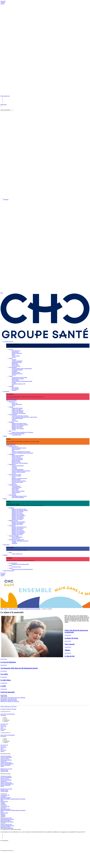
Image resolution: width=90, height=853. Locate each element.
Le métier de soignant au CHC (18, 383)
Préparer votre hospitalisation (7, 763)
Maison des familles (16, 479)
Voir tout (14, 357)
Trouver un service (5, 758)
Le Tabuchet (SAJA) (16, 434)
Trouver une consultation (17, 459)
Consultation (12, 454)
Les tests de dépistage (8, 662)
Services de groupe (16, 366)
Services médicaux (16, 449)
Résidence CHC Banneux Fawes (19, 423)
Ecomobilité (14, 371)
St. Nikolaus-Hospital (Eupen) (7, 819)
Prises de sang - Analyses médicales (20, 463)
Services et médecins (13, 446)
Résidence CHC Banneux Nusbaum (20, 424)
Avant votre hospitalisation (18, 465)
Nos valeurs (3, 715)
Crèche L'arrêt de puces (17, 553)
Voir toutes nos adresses (11, 399)
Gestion (10, 358)
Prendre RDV (4, 761)
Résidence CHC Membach (18, 518)
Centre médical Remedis (17, 418)
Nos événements (15, 388)
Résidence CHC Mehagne (17, 516)
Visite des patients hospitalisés (18, 472)
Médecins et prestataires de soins (19, 447)
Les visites (4, 674)
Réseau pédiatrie (4, 801)
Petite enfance (6, 544)
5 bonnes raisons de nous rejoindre (19, 377)
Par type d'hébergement (17, 537)
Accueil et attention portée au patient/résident (22, 368)
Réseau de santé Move (17, 353)
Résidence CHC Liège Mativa (18, 515)
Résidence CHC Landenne (18, 428)
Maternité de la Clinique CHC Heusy (9, 700)
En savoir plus (68, 635)
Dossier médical (15, 488)
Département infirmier (17, 362)
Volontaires (3, 804)
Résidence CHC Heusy (17, 427)
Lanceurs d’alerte (4, 771)
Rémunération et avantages (18, 378)
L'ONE (3, 686)
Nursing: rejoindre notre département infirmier (22, 381)
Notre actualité (15, 387)
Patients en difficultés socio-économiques (21, 470)
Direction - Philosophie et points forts (20, 540)
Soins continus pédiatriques (18, 497)
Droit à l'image (15, 489)
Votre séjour (14, 468)
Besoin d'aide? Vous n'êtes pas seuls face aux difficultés (13, 697)
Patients (5, 436)
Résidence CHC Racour (17, 519)
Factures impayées (16, 492)
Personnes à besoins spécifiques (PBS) (20, 564)
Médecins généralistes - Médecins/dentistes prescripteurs (13, 798)
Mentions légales (4, 770)
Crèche (13, 405)
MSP (10, 431)
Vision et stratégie (16, 355)
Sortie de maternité (8, 692)
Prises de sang (15, 420)
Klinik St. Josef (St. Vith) (6, 818)
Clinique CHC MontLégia (17, 410)
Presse (2, 800)
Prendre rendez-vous (10, 444)
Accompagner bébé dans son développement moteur (19, 668)
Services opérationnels (17, 404)
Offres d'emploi (15, 380)
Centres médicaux (13, 414)
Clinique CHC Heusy (16, 409)
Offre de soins (3, 726)
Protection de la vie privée (6, 768)
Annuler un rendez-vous (17, 458)
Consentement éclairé (16, 487)
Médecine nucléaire (16, 461)
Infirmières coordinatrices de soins (19, 478)
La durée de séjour (71, 638)
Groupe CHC (12, 401)
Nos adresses (6, 391)
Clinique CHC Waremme (17, 412)
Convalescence (12, 525)
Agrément (14, 359)
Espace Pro (3, 1)
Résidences (11, 422)
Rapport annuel (15, 364)
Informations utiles (13, 484)
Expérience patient (16, 372)
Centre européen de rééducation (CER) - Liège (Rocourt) (24, 417)
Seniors (5, 498)
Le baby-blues (6, 680)
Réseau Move (4, 104)
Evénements (14, 543)
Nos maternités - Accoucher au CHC (9, 698)
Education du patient (16, 475)
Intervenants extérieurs (6, 797)
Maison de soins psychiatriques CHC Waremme (22, 432)
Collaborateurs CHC (5, 795)
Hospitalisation (12, 464)
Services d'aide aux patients (15, 474)
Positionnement (15, 352)
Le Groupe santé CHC (8, 341)
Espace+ (14, 477)
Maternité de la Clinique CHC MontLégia (10, 701)
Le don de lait (70, 656)
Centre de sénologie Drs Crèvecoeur (20, 415)
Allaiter (67, 650)
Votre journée (70, 644)
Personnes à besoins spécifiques (19, 480)
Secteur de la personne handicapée (16, 433)
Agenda (2, 3)
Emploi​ (2, 766)
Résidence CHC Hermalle (17, 426)
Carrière (11, 376)
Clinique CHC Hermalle (17, 408)
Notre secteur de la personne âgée (16, 539)
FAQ (13, 385)
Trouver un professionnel (6, 757)
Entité (10, 552)
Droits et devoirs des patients (18, 491)
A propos (11, 349)
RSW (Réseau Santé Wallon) (7, 821)
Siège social (14, 403)
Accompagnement (13, 563)
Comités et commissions (17, 360)
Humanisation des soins (17, 373)
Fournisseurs (3, 796)
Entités (10, 565)
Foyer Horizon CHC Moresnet (18, 413)
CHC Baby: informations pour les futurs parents (22, 453)
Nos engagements (13, 367)
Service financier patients (17, 482)
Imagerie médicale (16, 460)
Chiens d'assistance (16, 486)
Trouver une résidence (14, 535)
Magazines (14, 390)
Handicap (5, 555)
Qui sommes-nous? (16, 350)
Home (2, 608)
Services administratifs (5, 765)
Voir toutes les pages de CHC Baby (8, 709)
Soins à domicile (12, 494)
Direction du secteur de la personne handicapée (22, 569)
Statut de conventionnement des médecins (21, 451)
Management (15, 363)
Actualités (3, 2)
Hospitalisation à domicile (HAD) (19, 496)
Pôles (13, 450)
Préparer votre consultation (18, 455)
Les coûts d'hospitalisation (17, 469)
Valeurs (13, 354)
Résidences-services (13, 520)
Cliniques (11, 406)
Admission (14, 467)
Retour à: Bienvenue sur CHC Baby (9, 706)
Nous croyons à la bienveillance (8, 714)
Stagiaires (14, 382)
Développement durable (17, 369)
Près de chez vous (16, 538)
